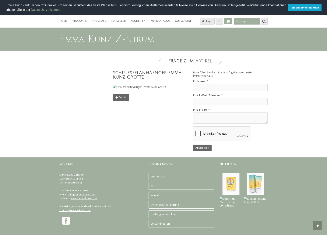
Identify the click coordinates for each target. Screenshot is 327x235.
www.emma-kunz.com (84, 198)
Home (63, 20)
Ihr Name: (201, 81)
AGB (153, 186)
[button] (62, 10)
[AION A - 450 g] (231, 184)
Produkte (79, 20)
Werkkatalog (160, 20)
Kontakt (156, 195)
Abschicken (202, 147)
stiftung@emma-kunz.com (75, 210)
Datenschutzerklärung (165, 204)
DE (219, 21)
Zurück (122, 97)
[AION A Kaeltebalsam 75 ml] (255, 184)
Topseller (118, 20)
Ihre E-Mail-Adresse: (208, 95)
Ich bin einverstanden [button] (305, 7)
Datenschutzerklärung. (46, 9)
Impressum (158, 176)
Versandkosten (160, 223)
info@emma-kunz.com (81, 194)
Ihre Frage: (201, 109)
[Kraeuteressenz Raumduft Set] (255, 200)
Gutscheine (183, 20)
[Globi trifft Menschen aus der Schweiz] (231, 202)
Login (209, 21)
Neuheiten (138, 20)
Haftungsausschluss (163, 214)
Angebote (99, 20)
